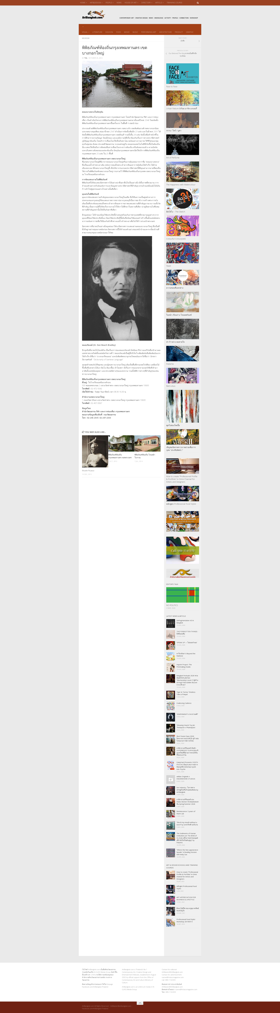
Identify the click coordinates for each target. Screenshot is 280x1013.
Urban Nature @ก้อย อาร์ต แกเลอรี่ (181, 108)
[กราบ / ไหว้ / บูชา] (182, 120)
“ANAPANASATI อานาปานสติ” (187, 714)
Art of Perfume (172, 157)
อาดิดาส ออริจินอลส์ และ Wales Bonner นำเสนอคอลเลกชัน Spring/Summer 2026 (188, 801)
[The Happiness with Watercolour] (182, 172)
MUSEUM (85, 38)
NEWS (119, 2)
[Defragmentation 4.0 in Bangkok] (170, 623)
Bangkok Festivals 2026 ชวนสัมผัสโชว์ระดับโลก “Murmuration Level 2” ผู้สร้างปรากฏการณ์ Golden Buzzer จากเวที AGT (187, 680)
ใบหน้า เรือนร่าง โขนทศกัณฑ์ (179, 315)
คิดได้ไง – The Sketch (175, 211)
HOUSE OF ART (131, 2)
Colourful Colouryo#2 (176, 238)
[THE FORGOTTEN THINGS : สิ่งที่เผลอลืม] (170, 634)
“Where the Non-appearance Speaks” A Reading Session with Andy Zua (187, 852)
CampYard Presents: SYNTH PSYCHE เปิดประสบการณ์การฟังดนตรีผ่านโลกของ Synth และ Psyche (187, 765)
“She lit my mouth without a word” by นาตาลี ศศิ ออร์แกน (187, 823)
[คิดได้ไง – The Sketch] (182, 199)
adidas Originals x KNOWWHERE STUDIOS (186, 777)
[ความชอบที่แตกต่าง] (182, 277)
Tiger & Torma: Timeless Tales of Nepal (186, 693)
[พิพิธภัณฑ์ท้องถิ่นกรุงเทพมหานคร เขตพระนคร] (121, 443)
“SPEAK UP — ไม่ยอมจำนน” (187, 642)
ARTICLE (158, 2)
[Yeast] (182, 253)
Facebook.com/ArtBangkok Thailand (95, 987)
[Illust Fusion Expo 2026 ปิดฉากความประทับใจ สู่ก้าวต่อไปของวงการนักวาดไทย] (170, 739)
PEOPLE (109, 2)
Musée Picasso (88, 470)
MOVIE (127, 32)
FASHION (109, 32)
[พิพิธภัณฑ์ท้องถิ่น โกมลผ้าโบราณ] (148, 443)
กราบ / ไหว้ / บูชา (173, 130)
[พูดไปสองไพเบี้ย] (182, 406)
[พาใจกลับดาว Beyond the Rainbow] (170, 656)
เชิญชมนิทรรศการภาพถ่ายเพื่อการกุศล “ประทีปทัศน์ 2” (181, 448)
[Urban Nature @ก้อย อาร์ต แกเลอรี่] (182, 98)
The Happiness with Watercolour (180, 184)
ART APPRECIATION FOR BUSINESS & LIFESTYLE (186, 898)
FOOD (118, 32)
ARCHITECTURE (165, 32)
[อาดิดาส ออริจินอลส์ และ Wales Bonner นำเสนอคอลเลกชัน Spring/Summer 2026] (170, 802)
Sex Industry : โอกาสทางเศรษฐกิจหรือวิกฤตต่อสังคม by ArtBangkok (187, 789)
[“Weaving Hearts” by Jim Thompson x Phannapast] (170, 728)
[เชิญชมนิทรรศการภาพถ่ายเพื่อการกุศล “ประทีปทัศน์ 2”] (182, 437)
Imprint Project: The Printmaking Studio (184, 665)
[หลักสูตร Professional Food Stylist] (182, 493)
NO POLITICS (172, 605)
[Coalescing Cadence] (170, 706)
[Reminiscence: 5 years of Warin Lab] (170, 814)
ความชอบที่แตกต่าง (174, 287)
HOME (82, 2)
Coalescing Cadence (184, 703)
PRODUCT (179, 32)
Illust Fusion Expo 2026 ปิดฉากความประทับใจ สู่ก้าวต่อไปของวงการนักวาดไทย (188, 738)
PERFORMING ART (148, 32)
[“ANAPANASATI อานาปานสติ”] (170, 717)
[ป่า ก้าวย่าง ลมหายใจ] (182, 329)
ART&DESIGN (95, 2)
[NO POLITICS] (182, 595)
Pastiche (170, 364)
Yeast (168, 265)
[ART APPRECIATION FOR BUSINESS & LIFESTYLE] (170, 900)
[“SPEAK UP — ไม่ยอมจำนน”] (170, 645)
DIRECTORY (146, 2)
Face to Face (171, 86)
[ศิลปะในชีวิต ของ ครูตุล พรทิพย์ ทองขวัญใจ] (170, 911)
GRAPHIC (189, 32)
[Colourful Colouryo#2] (182, 226)
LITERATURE (97, 32)
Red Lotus (170, 386)
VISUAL (85, 32)
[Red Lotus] (182, 375)
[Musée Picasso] (95, 451)
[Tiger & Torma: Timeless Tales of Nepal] (170, 695)
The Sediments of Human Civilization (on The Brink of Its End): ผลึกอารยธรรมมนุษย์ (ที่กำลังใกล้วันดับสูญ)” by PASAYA (187, 838)
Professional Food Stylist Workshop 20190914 (186, 920)
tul (85, 58)
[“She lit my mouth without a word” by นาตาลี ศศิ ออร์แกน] (170, 825)
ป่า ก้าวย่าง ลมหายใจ (175, 342)
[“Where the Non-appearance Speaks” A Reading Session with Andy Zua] (170, 853)
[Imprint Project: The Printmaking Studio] (170, 667)
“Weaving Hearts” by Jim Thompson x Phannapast (186, 726)
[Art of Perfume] (182, 144)
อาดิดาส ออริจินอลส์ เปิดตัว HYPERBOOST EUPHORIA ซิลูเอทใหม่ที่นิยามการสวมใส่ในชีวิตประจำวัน (187, 751)
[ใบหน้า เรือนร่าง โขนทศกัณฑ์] (182, 302)
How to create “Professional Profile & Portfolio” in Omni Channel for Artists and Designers (181, 479)
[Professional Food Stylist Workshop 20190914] (170, 922)
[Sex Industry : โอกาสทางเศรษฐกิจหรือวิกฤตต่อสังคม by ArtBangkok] (170, 790)
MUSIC (135, 32)
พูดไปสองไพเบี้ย (173, 425)
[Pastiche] (182, 353)
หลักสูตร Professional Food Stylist (181, 504)
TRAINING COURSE (174, 2)
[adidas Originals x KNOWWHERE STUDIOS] (170, 779)
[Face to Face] (182, 73)
